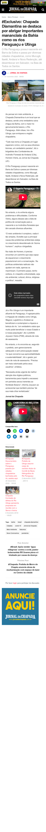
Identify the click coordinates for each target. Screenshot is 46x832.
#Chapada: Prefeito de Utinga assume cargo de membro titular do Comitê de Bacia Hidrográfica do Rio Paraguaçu (29, 467)
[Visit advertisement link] (23, 3)
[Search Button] (43, 9)
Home (4, 17)
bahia (13, 522)
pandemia (25, 533)
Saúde (22, 17)
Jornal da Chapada (18, 73)
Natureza (23, 529)
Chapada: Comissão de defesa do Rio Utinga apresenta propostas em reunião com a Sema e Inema (12, 503)
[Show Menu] (3, 9)
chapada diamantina (31, 522)
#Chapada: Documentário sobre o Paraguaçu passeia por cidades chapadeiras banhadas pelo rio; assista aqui (12, 468)
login (15, 583)
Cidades (9, 526)
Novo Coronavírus (13, 533)
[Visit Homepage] (23, 9)
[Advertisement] (23, 728)
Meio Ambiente (12, 529)
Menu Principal (13, 17)
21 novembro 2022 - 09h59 (14, 76)
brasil (20, 522)
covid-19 (18, 526)
